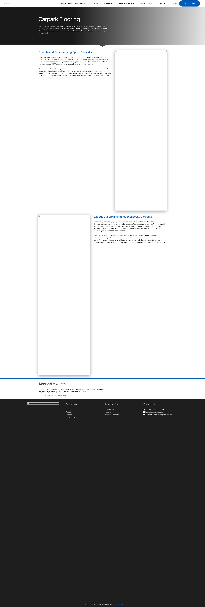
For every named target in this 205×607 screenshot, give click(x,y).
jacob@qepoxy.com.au (154, 412)
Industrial (108, 412)
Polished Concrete (112, 415)
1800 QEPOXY (150, 409)
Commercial (109, 409)
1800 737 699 (190, 3)
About (68, 412)
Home (68, 409)
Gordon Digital (117, 605)
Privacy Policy (71, 417)
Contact (69, 415)
